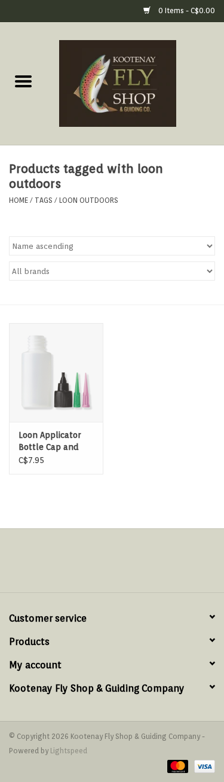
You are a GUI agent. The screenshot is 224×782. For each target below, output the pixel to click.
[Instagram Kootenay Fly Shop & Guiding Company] (123, 564)
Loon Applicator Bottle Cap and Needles (50, 441)
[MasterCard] (176, 765)
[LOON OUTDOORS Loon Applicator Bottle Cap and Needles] (56, 372)
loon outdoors (88, 200)
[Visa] (202, 765)
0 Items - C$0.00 (186, 10)
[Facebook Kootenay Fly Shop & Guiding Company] (101, 564)
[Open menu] (23, 81)
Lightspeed (68, 750)
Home (18, 200)
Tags (44, 200)
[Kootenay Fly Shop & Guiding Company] (135, 82)
